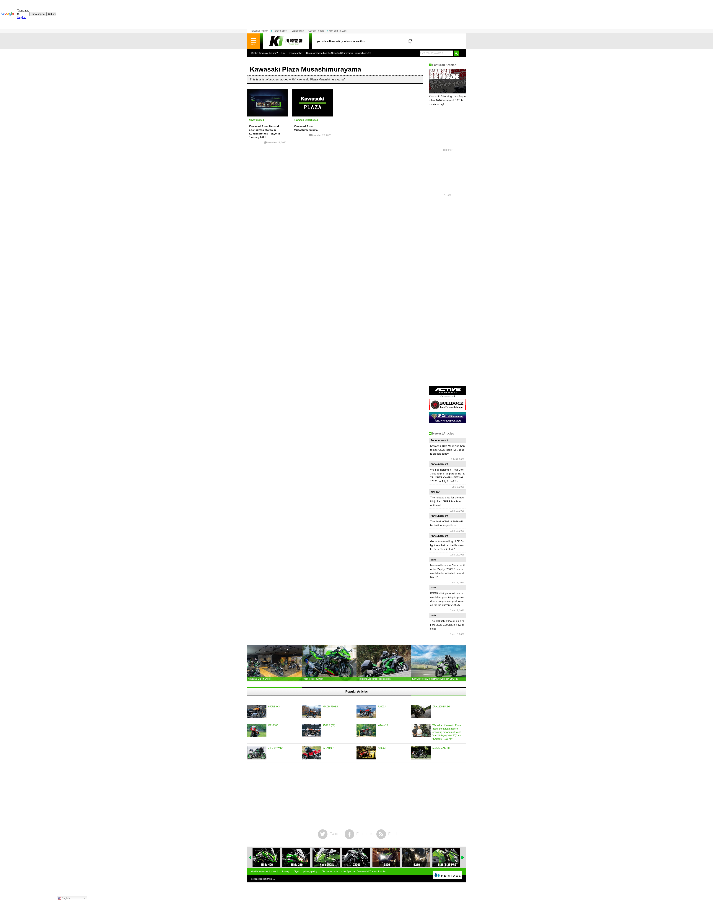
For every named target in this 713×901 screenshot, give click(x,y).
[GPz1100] (256, 730)
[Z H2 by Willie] (256, 752)
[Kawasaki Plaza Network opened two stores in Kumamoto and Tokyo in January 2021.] (267, 102)
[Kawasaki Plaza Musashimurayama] (312, 102)
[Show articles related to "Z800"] (356, 857)
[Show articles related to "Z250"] (386, 857)
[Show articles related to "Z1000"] (326, 857)
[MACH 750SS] (311, 711)
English (65, 898)
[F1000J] (366, 711)
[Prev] (250, 857)
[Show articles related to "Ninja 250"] (266, 857)
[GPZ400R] (311, 752)
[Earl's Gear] (447, 422)
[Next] (462, 857)
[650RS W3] (256, 711)
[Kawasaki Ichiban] (286, 41)
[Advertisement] (356, 796)
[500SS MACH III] (421, 752)
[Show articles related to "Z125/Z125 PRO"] (416, 857)
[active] (447, 396)
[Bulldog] (447, 409)
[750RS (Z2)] (311, 730)
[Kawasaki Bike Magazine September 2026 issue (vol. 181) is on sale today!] (447, 81)
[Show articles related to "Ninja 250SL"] (296, 857)
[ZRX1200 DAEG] (421, 711)
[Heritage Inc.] (447, 875)
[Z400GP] (366, 752)
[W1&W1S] (366, 730)
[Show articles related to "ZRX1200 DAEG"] (446, 857)
